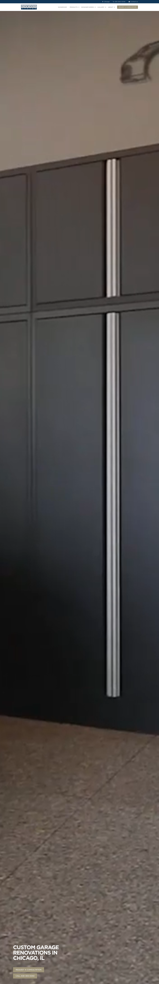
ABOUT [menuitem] (110, 7)
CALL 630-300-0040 (25, 976)
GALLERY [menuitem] (101, 7)
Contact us (134, 1)
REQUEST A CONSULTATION (127, 7)
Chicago (107, 1)
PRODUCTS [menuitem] (74, 7)
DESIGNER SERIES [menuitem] (87, 7)
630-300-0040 (119, 1)
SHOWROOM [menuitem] (62, 7)
